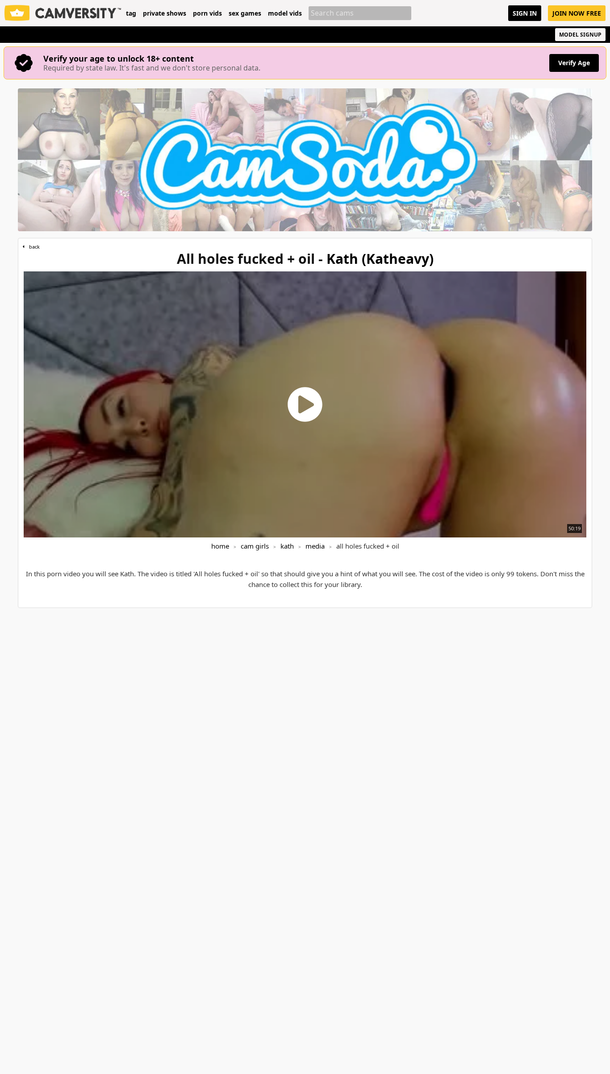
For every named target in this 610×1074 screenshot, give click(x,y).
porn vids (207, 13)
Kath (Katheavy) (380, 259)
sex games (245, 13)
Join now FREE (576, 13)
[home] (62, 13)
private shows (164, 13)
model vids (285, 13)
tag (131, 13)
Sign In (525, 13)
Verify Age (574, 62)
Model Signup (580, 34)
